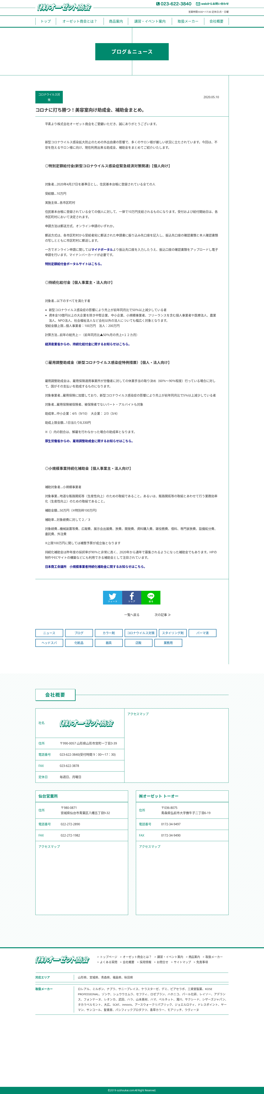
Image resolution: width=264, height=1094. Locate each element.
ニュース (49, 633)
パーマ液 (202, 633)
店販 (138, 643)
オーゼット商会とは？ (79, 21)
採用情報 (145, 962)
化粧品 (79, 643)
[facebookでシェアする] (131, 601)
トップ (45, 21)
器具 (109, 643)
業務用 (168, 643)
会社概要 (216, 21)
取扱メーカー (188, 21)
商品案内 (116, 21)
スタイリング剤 (173, 633)
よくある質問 (108, 962)
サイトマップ (182, 962)
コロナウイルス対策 (141, 633)
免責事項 (202, 962)
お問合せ (162, 962)
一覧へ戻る (132, 615)
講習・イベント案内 (150, 21)
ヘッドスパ (49, 643)
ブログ (79, 633)
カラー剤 (109, 633)
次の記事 (161, 615)
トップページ (108, 957)
